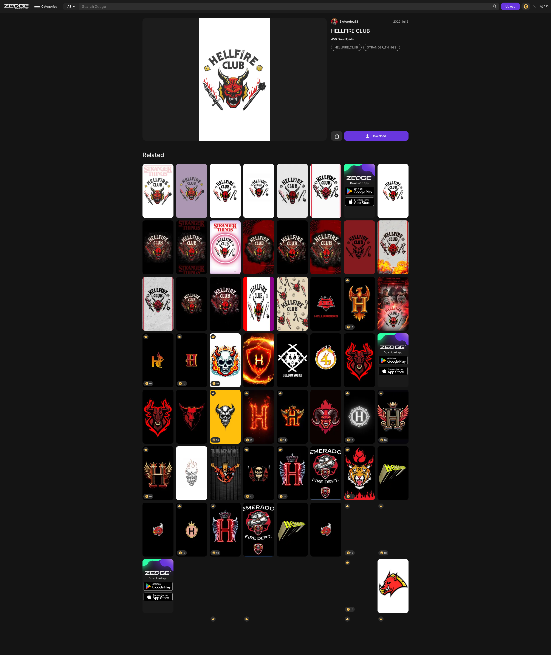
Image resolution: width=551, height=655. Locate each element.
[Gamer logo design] (157, 417)
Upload (510, 6)
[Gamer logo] (359, 360)
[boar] (393, 586)
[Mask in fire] (191, 473)
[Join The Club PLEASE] (157, 304)
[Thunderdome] (225, 473)
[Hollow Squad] (292, 360)
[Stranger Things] (225, 304)
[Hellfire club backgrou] (359, 247)
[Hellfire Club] (191, 191)
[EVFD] (325, 473)
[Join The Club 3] (393, 247)
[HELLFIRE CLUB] (157, 191)
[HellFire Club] (225, 191)
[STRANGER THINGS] (191, 247)
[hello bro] (393, 473)
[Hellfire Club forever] (393, 304)
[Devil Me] (325, 417)
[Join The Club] (325, 191)
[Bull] (157, 530)
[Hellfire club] (292, 247)
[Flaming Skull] (258, 586)
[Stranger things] (191, 304)
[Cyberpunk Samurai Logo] (292, 586)
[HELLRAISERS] (325, 304)
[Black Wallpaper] (191, 586)
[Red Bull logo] (225, 586)
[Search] (495, 6)
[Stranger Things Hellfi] (258, 191)
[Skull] (325, 586)
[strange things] (225, 247)
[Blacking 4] (325, 360)
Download (379, 136)
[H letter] (258, 360)
